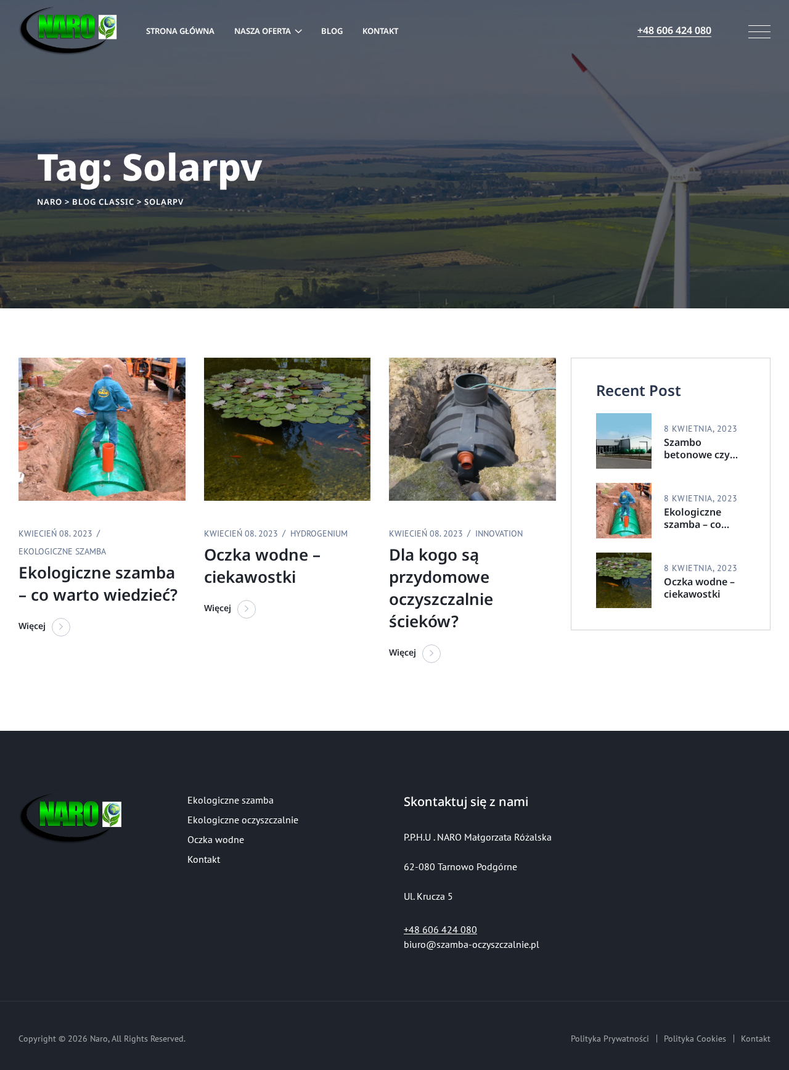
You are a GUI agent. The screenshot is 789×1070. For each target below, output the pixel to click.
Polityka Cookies (695, 1038)
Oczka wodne (215, 839)
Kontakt (380, 30)
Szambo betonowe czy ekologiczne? (697, 448)
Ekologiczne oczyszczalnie (242, 819)
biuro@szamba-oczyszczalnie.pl (471, 944)
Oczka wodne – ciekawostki (699, 587)
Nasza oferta (262, 30)
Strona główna (180, 30)
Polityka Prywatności (610, 1038)
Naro (99, 1038)
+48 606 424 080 (440, 929)
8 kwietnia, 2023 (701, 428)
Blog (332, 30)
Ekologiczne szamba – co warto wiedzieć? (702, 518)
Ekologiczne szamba (230, 800)
